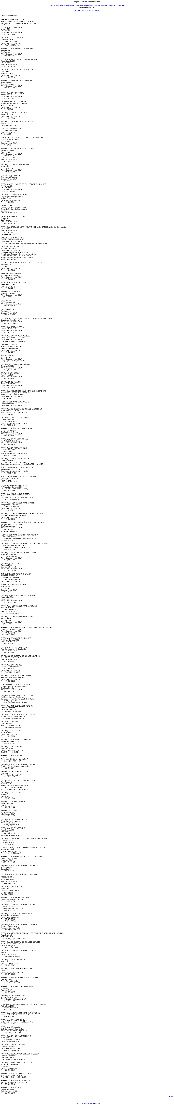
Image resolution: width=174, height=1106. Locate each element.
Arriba (171, 1096)
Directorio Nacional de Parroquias (87, 10)
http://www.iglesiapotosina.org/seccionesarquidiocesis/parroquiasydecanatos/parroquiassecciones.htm (87, 5)
